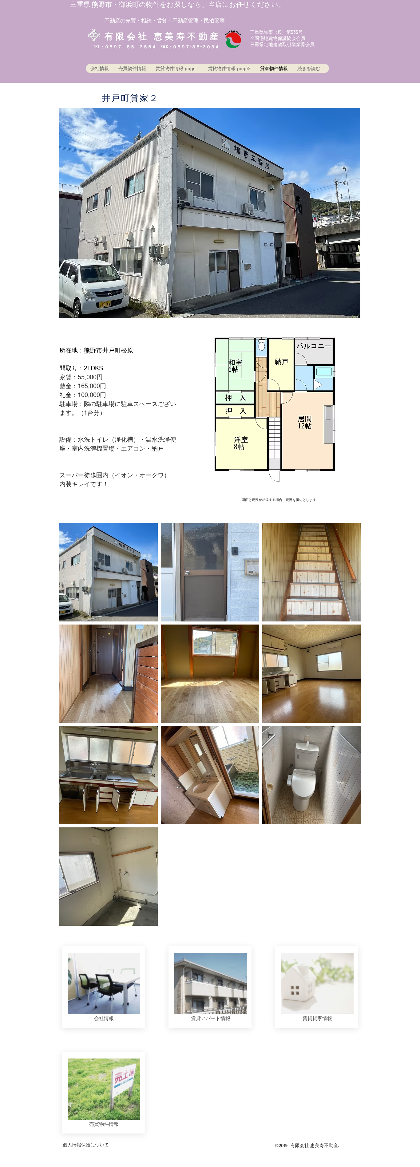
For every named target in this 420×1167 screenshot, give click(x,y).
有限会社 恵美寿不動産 (163, 36)
